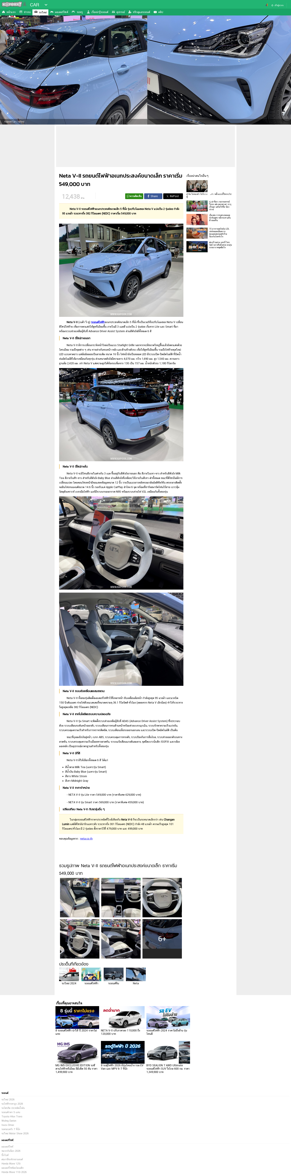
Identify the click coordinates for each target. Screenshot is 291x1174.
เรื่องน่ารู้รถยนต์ (99, 12)
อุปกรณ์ (120, 12)
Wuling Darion (9, 1120)
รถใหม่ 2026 (8, 1099)
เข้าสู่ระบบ (279, 5)
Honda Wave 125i (11, 1163)
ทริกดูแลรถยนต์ (141, 12)
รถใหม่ (43, 12)
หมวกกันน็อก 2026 (11, 1150)
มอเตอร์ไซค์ (61, 12)
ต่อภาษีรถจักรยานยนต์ (12, 1159)
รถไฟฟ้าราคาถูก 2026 (12, 1103)
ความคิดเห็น (136, 196)
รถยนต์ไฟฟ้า (98, 322)
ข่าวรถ (27, 12)
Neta (136, 983)
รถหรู (80, 12)
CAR (34, 4)
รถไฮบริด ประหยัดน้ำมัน (13, 1108)
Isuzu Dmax (8, 1125)
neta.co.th (86, 838)
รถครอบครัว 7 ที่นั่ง (11, 1129)
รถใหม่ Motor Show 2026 (15, 1133)
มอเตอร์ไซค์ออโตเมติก (13, 1167)
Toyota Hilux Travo (12, 1116)
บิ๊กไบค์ (5, 1155)
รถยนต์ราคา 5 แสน (11, 1112)
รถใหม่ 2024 (69, 983)
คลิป (160, 12)
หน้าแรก (11, 12)
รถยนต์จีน (113, 983)
